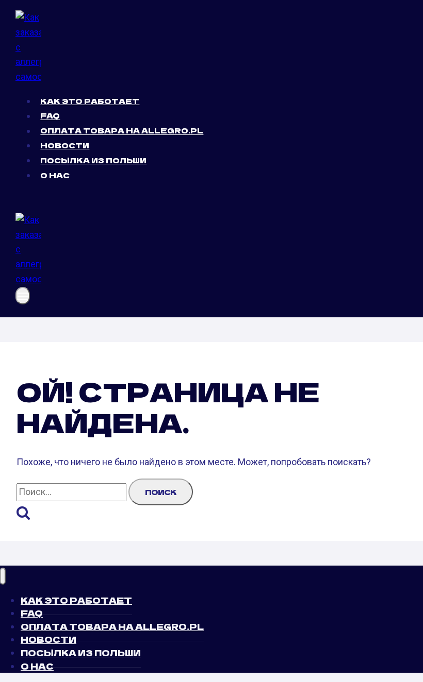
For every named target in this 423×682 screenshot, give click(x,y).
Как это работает (89, 101)
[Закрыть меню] (3, 576)
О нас (55, 175)
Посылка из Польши (93, 160)
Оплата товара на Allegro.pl (121, 131)
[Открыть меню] (22, 295)
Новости (64, 145)
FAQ (50, 116)
